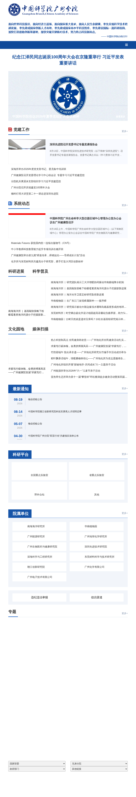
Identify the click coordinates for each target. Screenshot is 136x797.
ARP (86, 19)
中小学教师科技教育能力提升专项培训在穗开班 (37, 249)
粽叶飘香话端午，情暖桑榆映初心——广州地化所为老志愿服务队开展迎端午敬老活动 (89, 358)
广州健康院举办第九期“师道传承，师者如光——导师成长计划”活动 (48, 255)
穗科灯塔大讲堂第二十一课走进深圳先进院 (34, 193)
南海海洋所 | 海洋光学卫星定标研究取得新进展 (77, 294)
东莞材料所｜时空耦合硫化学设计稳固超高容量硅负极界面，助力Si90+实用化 (89, 313)
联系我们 (60, 19)
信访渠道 (96, 597)
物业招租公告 (35, 399)
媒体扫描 (40, 329)
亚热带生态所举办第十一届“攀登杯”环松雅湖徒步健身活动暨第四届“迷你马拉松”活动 (89, 377)
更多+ (125, 131)
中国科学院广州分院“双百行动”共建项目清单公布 (53, 435)
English (97, 19)
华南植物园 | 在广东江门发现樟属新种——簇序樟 (78, 300)
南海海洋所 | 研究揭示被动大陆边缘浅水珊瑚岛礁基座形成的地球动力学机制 (89, 307)
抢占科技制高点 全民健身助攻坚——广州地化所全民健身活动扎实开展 (89, 340)
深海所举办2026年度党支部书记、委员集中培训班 (38, 169)
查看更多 (120, 116)
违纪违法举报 (39, 597)
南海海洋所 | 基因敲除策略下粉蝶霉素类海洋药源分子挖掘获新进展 (27, 313)
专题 (12, 611)
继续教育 (74, 19)
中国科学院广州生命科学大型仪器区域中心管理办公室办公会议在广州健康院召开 (85, 220)
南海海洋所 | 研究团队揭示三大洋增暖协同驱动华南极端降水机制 (87, 282)
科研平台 (21, 454)
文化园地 (16, 329)
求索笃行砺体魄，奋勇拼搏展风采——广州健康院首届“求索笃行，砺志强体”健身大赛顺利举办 (27, 370)
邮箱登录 (46, 19)
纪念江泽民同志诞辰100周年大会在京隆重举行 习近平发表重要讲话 (68, 59)
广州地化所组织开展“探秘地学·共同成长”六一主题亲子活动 (83, 364)
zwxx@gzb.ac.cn (73, 788)
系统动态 (22, 203)
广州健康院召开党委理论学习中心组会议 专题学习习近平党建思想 (48, 175)
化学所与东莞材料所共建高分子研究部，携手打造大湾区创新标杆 (47, 261)
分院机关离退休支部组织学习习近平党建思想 (36, 181)
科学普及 (40, 271)
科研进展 (16, 271)
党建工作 (22, 129)
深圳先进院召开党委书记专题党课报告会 (74, 144)
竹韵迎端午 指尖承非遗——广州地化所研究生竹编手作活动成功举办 (88, 352)
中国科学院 (112, 19)
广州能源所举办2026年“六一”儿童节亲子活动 (75, 370)
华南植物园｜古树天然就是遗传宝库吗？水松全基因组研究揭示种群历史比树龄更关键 (89, 319)
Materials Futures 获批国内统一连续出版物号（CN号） (41, 243)
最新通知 (21, 389)
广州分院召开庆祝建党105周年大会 (30, 187)
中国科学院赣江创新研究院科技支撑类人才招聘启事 (55, 411)
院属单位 (21, 513)
